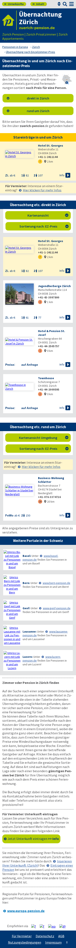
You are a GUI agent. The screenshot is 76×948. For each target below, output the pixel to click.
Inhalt (38, 4)
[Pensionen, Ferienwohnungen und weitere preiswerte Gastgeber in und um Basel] (12, 559)
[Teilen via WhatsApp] (53, 926)
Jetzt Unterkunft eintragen (33, 839)
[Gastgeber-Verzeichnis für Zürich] (9, 20)
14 (40, 501)
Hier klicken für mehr (42, 190)
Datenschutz (45, 936)
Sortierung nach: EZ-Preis (44, 226)
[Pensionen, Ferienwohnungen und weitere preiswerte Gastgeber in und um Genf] (12, 610)
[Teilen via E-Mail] (64, 926)
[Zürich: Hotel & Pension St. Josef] (19, 341)
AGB (61, 936)
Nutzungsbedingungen (24, 942)
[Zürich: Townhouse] (19, 387)
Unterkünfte (14, 4)
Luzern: (28, 657)
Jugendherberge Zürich (54, 286)
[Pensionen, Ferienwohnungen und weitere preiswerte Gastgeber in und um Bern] (12, 584)
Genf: (26, 608)
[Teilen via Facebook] (35, 926)
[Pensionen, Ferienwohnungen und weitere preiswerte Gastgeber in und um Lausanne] (12, 635)
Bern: (26, 583)
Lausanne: (30, 631)
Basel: (27, 556)
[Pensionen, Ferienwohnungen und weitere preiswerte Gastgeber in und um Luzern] (12, 660)
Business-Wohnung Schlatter (51, 480)
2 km (48, 161)
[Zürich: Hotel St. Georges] (19, 154)
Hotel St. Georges (50, 145)
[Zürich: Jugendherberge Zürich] (19, 294)
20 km (49, 501)
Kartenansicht (48, 215)
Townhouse (46, 378)
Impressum (53, 942)
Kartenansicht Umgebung (44, 438)
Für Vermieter (22, 936)
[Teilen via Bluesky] (44, 926)
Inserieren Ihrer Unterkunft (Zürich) (37, 863)
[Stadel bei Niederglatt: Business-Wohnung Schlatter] (19, 490)
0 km (48, 351)
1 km (48, 302)
